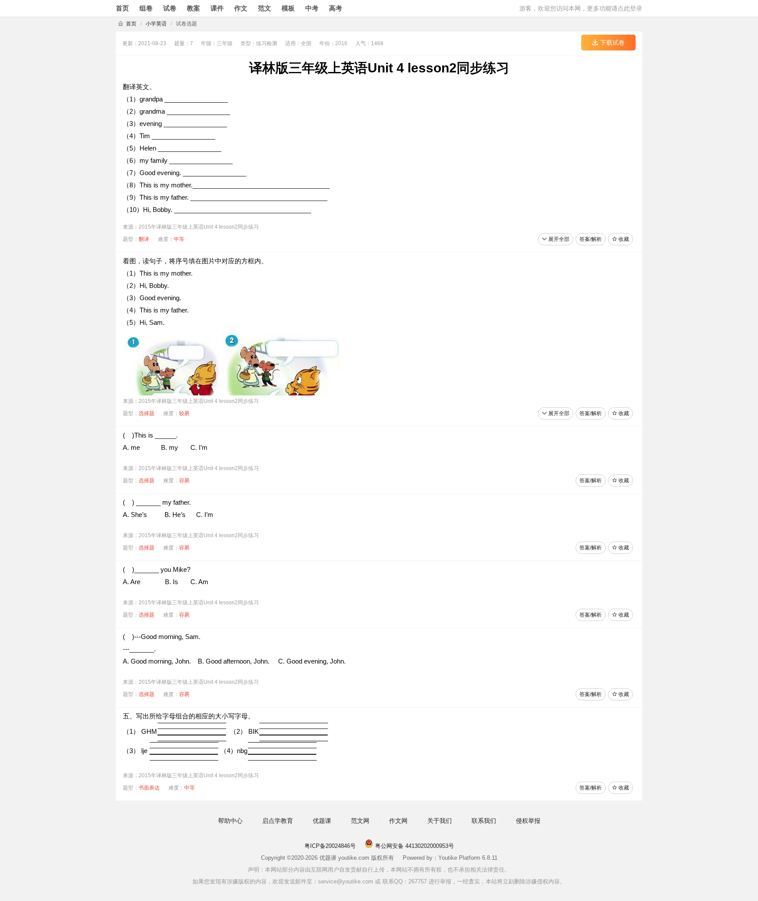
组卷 (146, 8)
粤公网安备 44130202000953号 (413, 846)
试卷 (169, 8)
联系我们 (484, 820)
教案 (193, 8)
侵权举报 (528, 820)
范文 (264, 8)
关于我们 (439, 820)
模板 (288, 8)
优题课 (322, 820)
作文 (240, 8)
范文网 (360, 820)
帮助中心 (230, 820)
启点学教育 (277, 820)
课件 (217, 8)
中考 (311, 8)
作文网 (398, 820)
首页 (122, 8)
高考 (335, 8)
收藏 (623, 239)
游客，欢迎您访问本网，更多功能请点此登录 (580, 8)
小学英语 (156, 24)
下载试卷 (611, 42)
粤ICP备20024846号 (330, 846)
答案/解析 (590, 239)
